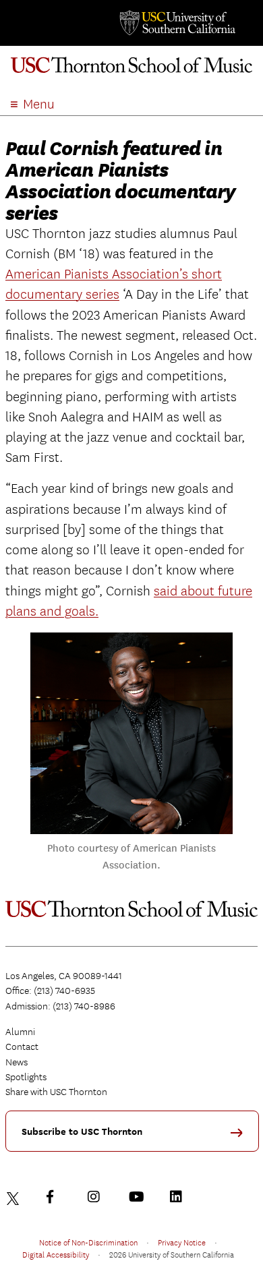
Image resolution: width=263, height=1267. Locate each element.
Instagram (97, 1197)
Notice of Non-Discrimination (88, 1242)
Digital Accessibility (55, 1254)
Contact (21, 1046)
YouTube (138, 1197)
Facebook (56, 1197)
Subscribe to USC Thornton (82, 1131)
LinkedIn (179, 1197)
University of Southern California (176, 23)
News (16, 1062)
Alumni (20, 1032)
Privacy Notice (182, 1242)
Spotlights (26, 1077)
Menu (39, 104)
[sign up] (241, 1137)
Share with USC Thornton (56, 1092)
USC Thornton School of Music (131, 70)
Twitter (14, 1197)
